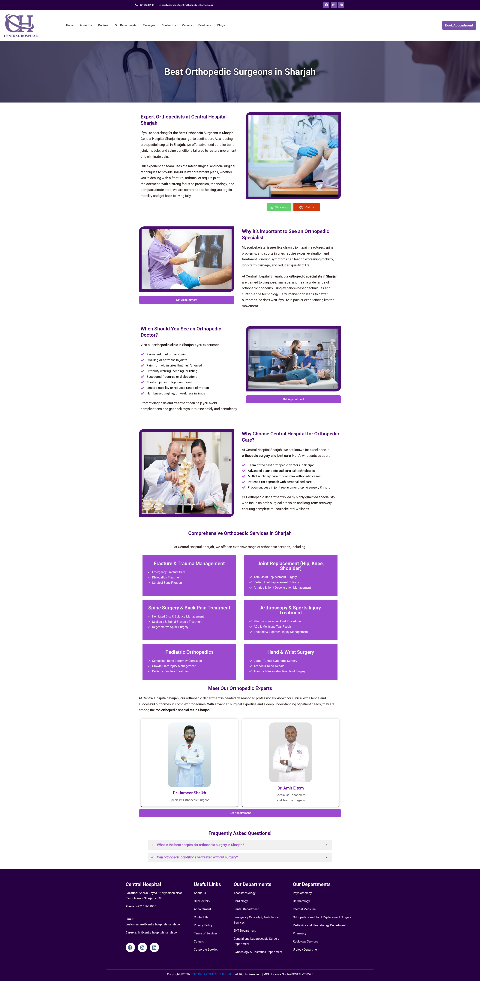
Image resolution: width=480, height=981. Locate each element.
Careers (187, 25)
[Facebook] (326, 5)
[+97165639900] (136, 5)
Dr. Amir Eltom (291, 788)
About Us (86, 25)
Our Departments (125, 25)
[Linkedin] (341, 5)
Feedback (204, 25)
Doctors (103, 25)
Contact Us (169, 25)
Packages (149, 25)
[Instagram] (334, 5)
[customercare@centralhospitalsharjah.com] (160, 5)
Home (70, 25)
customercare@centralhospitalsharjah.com (187, 4)
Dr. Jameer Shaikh (189, 793)
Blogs (221, 25)
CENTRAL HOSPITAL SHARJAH (211, 974)
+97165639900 (146, 4)
